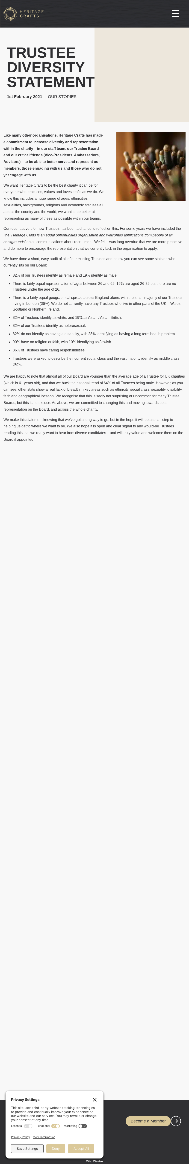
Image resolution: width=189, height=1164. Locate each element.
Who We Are (94, 1161)
